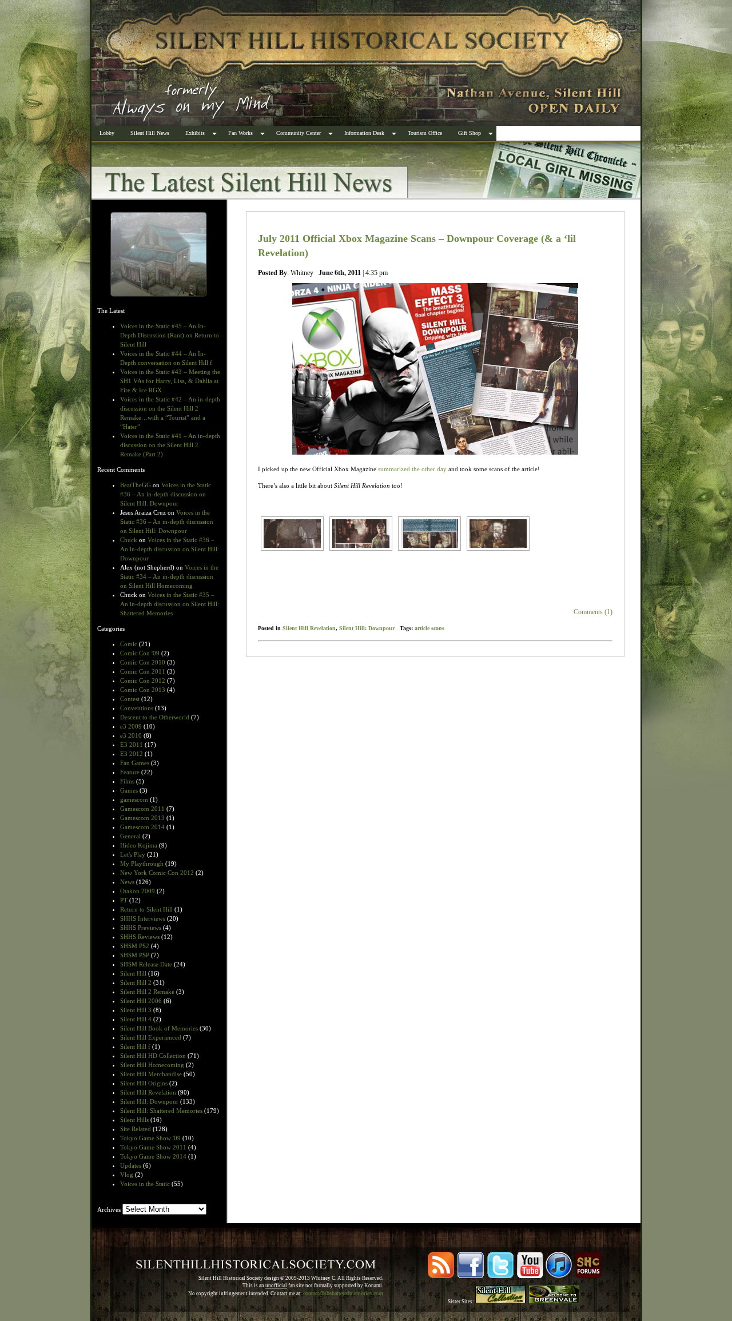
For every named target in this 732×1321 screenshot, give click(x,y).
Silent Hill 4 (136, 1019)
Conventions (136, 708)
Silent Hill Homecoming (152, 1064)
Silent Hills (134, 1119)
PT (124, 900)
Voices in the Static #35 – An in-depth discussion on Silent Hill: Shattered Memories (169, 603)
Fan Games (134, 762)
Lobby (107, 133)
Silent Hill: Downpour (149, 1101)
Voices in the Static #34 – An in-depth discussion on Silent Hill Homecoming (169, 576)
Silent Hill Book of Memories (159, 1028)
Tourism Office (425, 133)
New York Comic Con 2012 (157, 872)
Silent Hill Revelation (148, 1092)
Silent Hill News (149, 133)
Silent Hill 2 (136, 982)
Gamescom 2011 (142, 808)
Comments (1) (593, 612)
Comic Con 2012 (142, 680)
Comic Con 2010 (142, 662)
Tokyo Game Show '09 (150, 1138)
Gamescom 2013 (142, 817)
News (127, 881)
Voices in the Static (145, 1183)
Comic (128, 643)
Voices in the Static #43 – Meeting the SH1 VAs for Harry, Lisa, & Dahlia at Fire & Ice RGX (170, 380)
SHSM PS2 (134, 945)
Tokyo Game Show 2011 (153, 1147)
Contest (130, 698)
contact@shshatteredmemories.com (343, 1293)
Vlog (126, 1174)
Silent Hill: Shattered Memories (161, 1110)
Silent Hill (133, 973)
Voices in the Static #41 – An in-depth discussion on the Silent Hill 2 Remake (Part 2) (170, 444)
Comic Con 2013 (142, 689)
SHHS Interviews (142, 918)
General (130, 836)
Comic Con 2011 (142, 671)
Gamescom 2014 (142, 826)
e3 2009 (131, 726)
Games (129, 790)
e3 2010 (131, 735)
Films (127, 781)
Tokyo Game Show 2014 (153, 1156)
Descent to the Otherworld (154, 717)
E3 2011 (131, 744)
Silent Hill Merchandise (151, 1074)
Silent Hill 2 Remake (147, 991)
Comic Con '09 (140, 653)
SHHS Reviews (140, 936)
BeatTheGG (135, 485)
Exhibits (195, 133)
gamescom (134, 799)
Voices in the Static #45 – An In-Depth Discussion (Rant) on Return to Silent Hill (169, 335)
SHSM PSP (134, 955)
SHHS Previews (140, 927)
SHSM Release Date (146, 964)
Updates (130, 1165)
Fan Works (240, 133)
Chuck (128, 539)
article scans (429, 628)
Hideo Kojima (138, 845)
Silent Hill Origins (144, 1083)
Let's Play (132, 854)
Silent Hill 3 (136, 1009)
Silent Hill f (135, 1046)
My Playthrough (142, 863)
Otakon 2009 (137, 891)
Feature (130, 772)
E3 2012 (131, 753)
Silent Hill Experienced (150, 1037)
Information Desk (364, 133)
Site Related (135, 1128)
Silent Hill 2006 (141, 1000)
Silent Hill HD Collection (153, 1055)
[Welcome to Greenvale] (554, 1301)
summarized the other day (412, 468)
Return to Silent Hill (146, 909)
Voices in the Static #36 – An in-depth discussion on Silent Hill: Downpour (165, 494)
